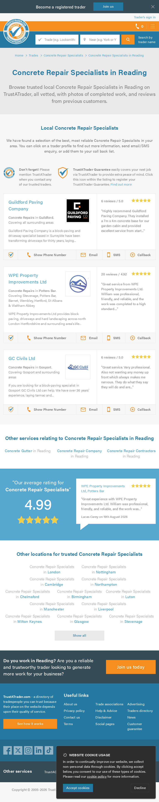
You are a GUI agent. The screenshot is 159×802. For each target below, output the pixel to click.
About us (70, 704)
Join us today (131, 666)
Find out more (121, 184)
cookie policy (97, 776)
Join (108, 6)
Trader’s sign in (145, 17)
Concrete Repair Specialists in (52, 569)
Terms (68, 723)
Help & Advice (106, 710)
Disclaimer (103, 717)
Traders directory (140, 710)
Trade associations (109, 704)
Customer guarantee (134, 726)
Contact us (72, 717)
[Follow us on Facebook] (7, 750)
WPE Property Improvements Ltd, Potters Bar (103, 488)
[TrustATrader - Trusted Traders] (16, 24)
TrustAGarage (54, 771)
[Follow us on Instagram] (28, 750)
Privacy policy (74, 710)
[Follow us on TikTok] (49, 750)
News (131, 717)
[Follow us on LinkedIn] (38, 750)
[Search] (128, 40)
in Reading (28, 450)
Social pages (104, 723)
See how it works (30, 723)
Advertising (136, 704)
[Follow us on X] (18, 750)
